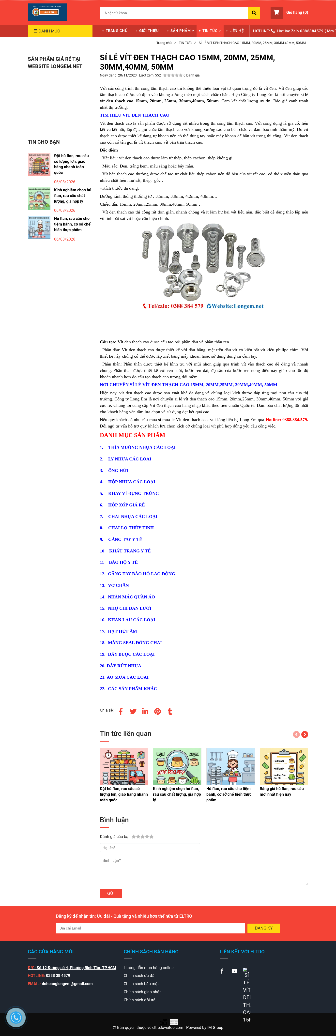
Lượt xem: (147, 75)
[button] (289, 13)
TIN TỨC (210, 31)
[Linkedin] (145, 710)
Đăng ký (264, 928)
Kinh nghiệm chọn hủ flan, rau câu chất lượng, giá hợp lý (72, 196)
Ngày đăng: (109, 75)
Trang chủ (166, 43)
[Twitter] (133, 710)
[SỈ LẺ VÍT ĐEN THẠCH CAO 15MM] (47, 12)
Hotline (283, 31)
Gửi (111, 893)
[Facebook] (121, 710)
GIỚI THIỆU (149, 31)
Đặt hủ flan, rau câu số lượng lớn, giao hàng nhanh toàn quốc (71, 164)
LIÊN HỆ (236, 31)
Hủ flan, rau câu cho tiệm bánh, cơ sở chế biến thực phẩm (72, 224)
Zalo (295, 31)
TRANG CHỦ (117, 31)
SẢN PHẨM (180, 31)
